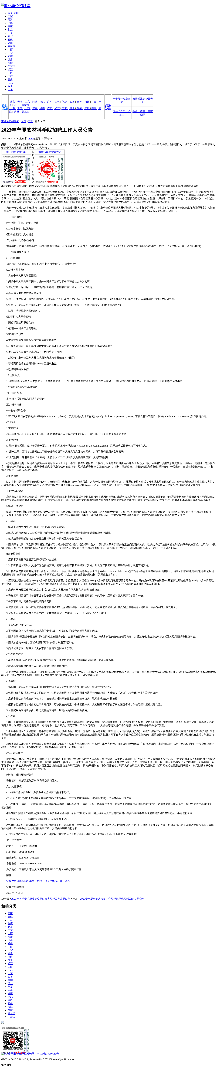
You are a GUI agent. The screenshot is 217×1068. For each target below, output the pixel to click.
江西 (10, 73)
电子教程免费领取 (16, 151)
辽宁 (10, 53)
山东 (10, 89)
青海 (10, 1006)
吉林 (10, 83)
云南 (10, 56)
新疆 (94, 108)
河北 (35, 101)
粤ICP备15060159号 (48, 1053)
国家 (10, 16)
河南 (35, 108)
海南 (79, 108)
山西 (27, 108)
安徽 (10, 39)
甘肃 (10, 59)
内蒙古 (11, 46)
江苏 (10, 76)
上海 (10, 23)
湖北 (10, 36)
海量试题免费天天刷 (49, 151)
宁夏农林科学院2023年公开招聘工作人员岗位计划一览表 (38, 881)
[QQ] (4, 1053)
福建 (10, 63)
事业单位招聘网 (10, 121)
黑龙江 (11, 66)
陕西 (87, 101)
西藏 (10, 1010)
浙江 (10, 69)
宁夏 (30, 121)
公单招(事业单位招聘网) (21, 1053)
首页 (13, 13)
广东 (10, 33)
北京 (10, 29)
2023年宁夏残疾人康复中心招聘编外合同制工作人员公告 (112, 898)
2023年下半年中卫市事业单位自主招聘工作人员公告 (40, 898)
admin (31, 138)
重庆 (10, 26)
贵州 (10, 79)
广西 (10, 49)
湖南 (10, 43)
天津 (10, 19)
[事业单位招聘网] (16, 6)
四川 (10, 86)
